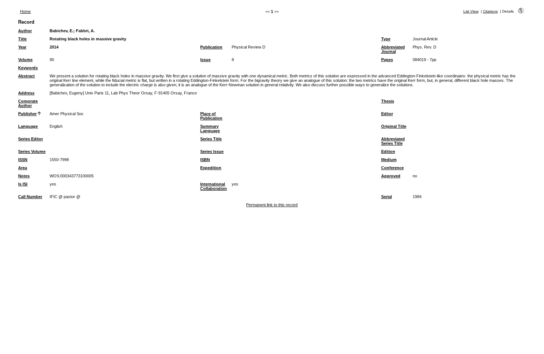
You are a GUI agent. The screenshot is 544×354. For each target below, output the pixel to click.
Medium (389, 159)
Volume (25, 59)
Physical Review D (248, 47)
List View (470, 11)
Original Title (393, 126)
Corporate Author (28, 103)
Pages (387, 59)
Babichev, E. (61, 31)
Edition (388, 151)
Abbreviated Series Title (393, 141)
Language (28, 126)
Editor (387, 113)
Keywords (28, 68)
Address (26, 93)
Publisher (27, 113)
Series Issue (212, 151)
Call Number (30, 196)
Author (25, 31)
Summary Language (210, 128)
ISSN (22, 159)
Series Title (211, 139)
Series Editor (30, 139)
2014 (54, 47)
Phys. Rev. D (424, 47)
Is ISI (22, 184)
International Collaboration (213, 186)
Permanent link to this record (272, 205)
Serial (386, 196)
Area (22, 168)
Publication (211, 47)
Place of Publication (211, 115)
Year (22, 47)
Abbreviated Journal (393, 49)
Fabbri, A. (85, 31)
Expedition (210, 168)
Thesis (387, 101)
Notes (24, 176)
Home (25, 11)
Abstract (26, 76)
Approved (390, 176)
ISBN (205, 159)
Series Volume (32, 151)
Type (385, 39)
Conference (392, 168)
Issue (205, 59)
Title (22, 39)
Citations (490, 11)
